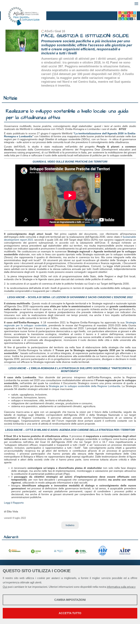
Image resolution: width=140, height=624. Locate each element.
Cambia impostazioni (70, 599)
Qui (5, 586)
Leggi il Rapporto (14, 502)
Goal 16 (60, 31)
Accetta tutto (70, 613)
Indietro (70, 525)
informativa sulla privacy (121, 586)
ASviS (48, 31)
